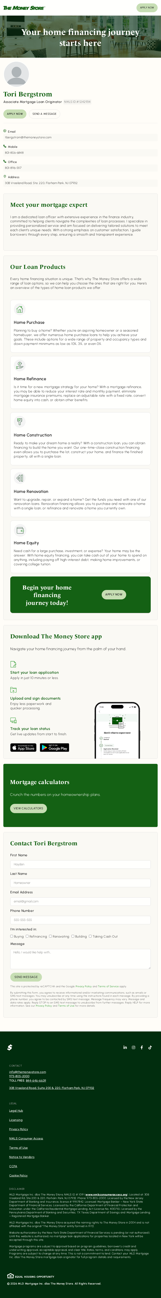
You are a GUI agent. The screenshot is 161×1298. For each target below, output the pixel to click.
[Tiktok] (150, 1047)
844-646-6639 (36, 1080)
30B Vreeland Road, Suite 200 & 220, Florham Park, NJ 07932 (51, 1088)
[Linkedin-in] (125, 1047)
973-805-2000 (19, 1076)
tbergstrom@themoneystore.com (28, 137)
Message (17, 944)
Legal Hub (16, 1111)
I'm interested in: (23, 929)
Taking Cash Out (105, 936)
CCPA (13, 1166)
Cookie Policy (18, 1175)
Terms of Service (108, 986)
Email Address (21, 892)
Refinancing (38, 936)
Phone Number (22, 911)
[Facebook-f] (141, 1047)
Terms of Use (66, 1005)
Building (81, 936)
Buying (19, 936)
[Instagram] (133, 1047)
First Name (18, 855)
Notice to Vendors (21, 1157)
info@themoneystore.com (27, 1072)
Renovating (61, 936)
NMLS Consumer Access (26, 1138)
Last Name (18, 874)
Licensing (15, 1120)
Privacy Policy (84, 986)
